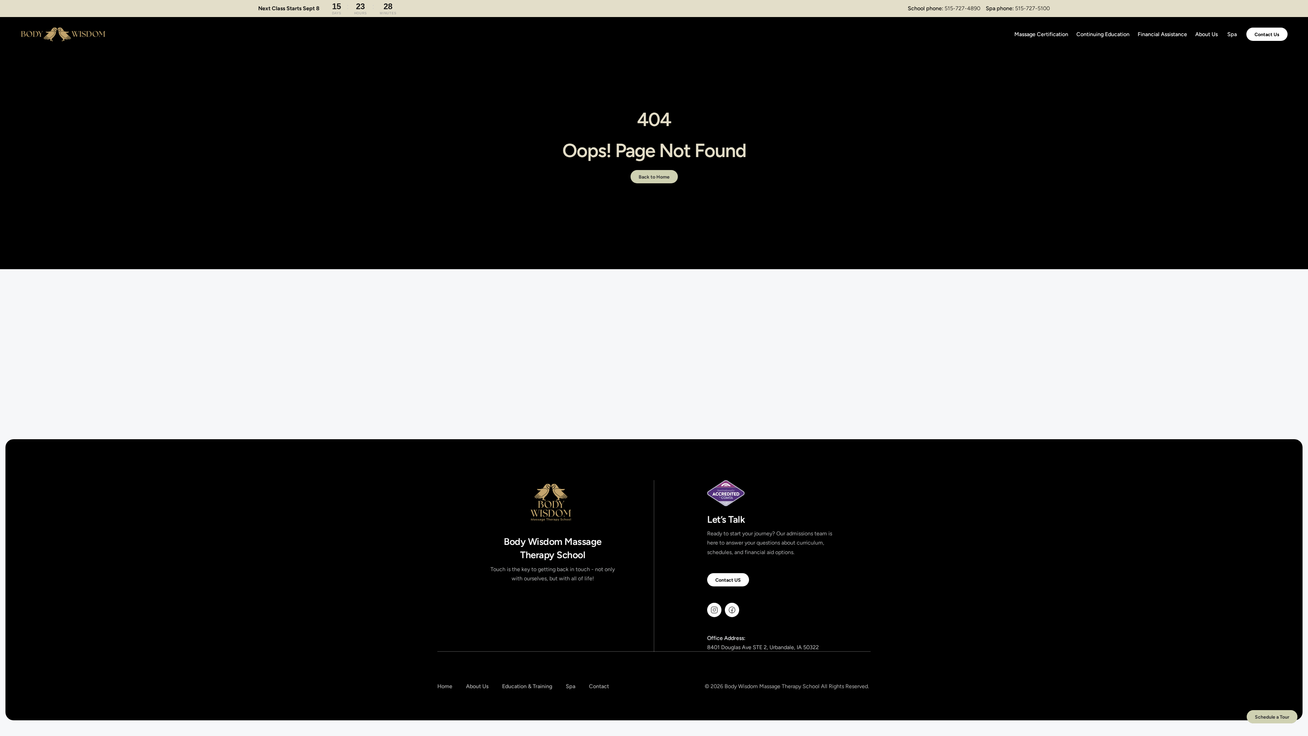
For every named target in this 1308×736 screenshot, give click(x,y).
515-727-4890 (962, 8)
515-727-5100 (1032, 8)
